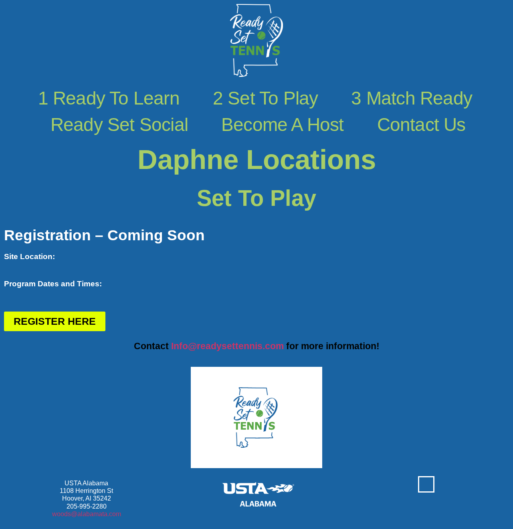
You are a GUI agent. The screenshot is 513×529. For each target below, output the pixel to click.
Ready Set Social (119, 124)
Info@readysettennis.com (227, 346)
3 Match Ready (411, 98)
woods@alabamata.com (86, 514)
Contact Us (421, 124)
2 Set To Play (265, 98)
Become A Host (282, 124)
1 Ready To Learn (109, 98)
